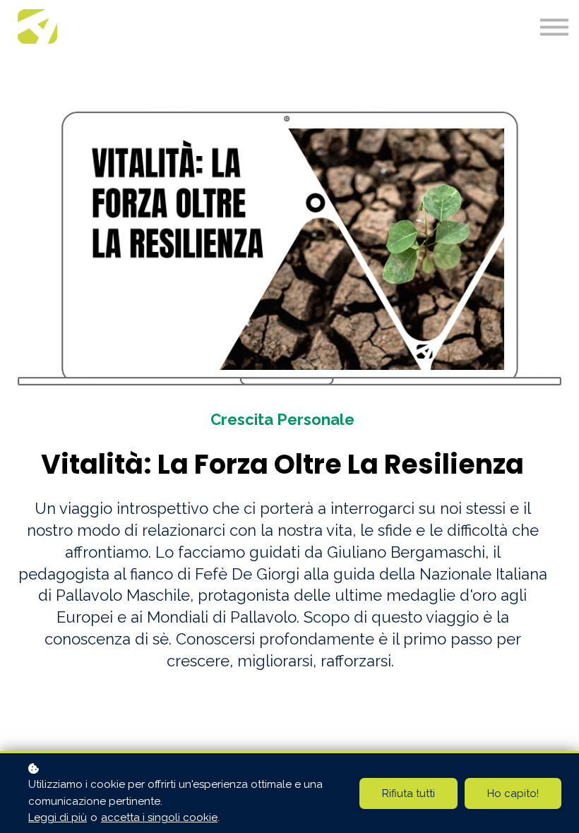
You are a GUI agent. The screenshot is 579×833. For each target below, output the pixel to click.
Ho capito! (513, 793)
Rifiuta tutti (408, 793)
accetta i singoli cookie (159, 817)
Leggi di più (57, 817)
